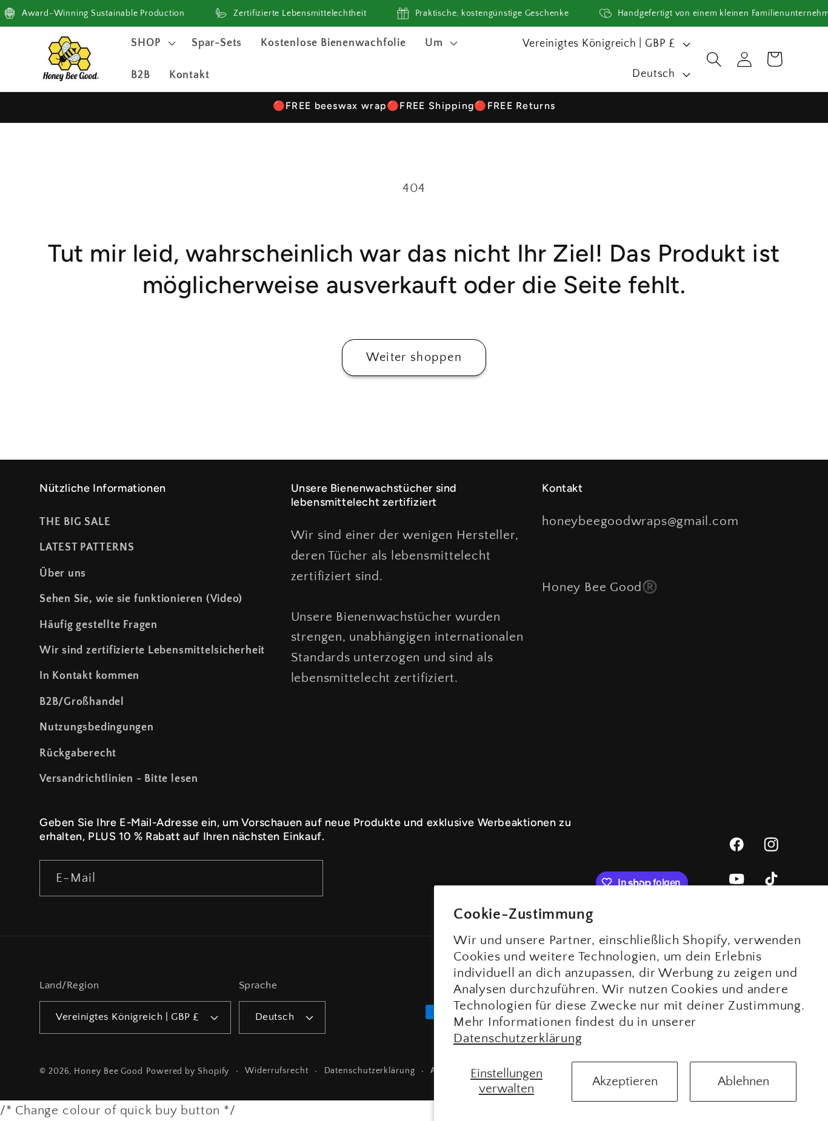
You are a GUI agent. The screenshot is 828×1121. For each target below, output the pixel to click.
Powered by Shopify (187, 1071)
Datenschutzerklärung (518, 1038)
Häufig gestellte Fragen (98, 625)
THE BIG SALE (74, 522)
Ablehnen (743, 1081)
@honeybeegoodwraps (609, 554)
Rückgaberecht (77, 753)
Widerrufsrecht (277, 1071)
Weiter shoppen (414, 357)
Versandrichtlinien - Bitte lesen (118, 779)
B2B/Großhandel (81, 702)
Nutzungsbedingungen (96, 727)
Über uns (62, 573)
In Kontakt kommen (89, 676)
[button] (152, 43)
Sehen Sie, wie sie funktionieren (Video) (140, 599)
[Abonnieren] (305, 878)
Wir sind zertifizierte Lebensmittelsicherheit (152, 650)
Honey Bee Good (108, 1071)
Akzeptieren (625, 1081)
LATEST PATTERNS (87, 547)
